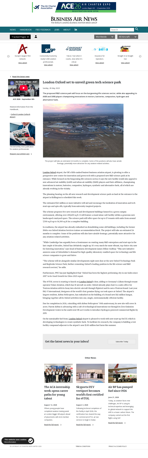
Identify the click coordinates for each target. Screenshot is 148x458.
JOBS (57, 29)
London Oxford (49, 172)
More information (10, 442)
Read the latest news (20, 76)
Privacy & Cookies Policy (118, 446)
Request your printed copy (19, 154)
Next (140, 56)
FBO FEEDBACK (43, 29)
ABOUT (67, 29)
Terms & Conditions (83, 446)
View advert (22, 63)
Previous (8, 56)
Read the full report (51, 424)
